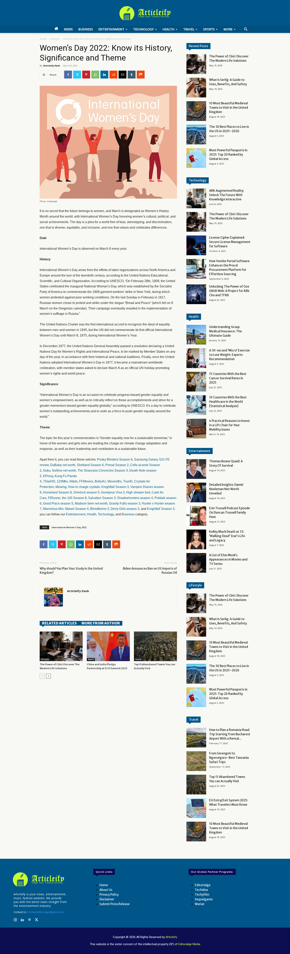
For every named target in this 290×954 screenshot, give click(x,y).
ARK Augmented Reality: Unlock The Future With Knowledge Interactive (226, 195)
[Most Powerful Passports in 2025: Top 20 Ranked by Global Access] (196, 158)
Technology (143, 29)
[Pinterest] (86, 74)
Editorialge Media (189, 944)
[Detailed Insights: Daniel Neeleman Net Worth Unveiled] (196, 492)
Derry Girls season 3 (125, 508)
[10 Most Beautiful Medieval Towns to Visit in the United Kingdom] (196, 111)
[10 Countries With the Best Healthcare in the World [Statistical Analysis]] (196, 405)
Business (85, 29)
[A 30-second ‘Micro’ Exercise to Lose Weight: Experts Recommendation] (196, 358)
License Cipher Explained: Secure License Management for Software (229, 242)
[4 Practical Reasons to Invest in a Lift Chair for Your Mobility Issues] (196, 428)
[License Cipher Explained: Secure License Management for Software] (196, 245)
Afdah (73, 481)
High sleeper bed (138, 492)
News (68, 29)
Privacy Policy (109, 894)
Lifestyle (54, 39)
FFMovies (86, 481)
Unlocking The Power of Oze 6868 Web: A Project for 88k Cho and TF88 (229, 291)
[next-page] (48, 676)
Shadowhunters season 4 (135, 498)
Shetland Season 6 (90, 465)
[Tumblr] (132, 74)
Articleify (171, 937)
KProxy (48, 476)
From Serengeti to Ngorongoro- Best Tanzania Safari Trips (229, 757)
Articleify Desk (51, 65)
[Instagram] (15, 920)
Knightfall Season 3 (115, 487)
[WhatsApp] (95, 74)
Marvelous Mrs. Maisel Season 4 (66, 508)
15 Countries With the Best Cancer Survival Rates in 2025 (227, 378)
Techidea (201, 890)
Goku (47, 470)
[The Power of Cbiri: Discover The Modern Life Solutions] (61, 646)
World (91, 659)
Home (43, 39)
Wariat (199, 904)
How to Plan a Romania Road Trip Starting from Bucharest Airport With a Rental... (229, 734)
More (228, 29)
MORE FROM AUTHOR (100, 623)
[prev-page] (42, 676)
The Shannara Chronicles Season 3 (103, 470)
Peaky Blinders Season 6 (115, 459)
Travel (188, 29)
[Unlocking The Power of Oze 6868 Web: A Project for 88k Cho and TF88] (196, 294)
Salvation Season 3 (102, 498)
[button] (245, 30)
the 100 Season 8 (74, 498)
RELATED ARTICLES (59, 623)
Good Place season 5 (58, 503)
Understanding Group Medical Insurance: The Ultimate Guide (225, 331)
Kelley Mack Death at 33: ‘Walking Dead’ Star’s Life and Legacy (227, 536)
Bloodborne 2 (99, 508)
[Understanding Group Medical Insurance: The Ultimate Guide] (196, 335)
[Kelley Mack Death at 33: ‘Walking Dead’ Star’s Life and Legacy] (196, 539)
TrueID (128, 481)
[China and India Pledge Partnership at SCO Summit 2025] (108, 646)
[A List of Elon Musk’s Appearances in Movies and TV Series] (196, 563)
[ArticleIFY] (145, 13)
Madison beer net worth (91, 503)
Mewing (60, 487)
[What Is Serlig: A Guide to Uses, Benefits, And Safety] (196, 87)
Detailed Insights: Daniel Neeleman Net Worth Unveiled (226, 489)
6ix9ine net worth (64, 470)
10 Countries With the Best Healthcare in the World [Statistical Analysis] (228, 401)
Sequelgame (204, 899)
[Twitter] (77, 74)
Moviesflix (115, 481)
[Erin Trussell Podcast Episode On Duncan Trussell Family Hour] (196, 516)
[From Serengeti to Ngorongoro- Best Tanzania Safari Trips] (196, 761)
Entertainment (111, 29)
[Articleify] (39, 879)
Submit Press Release (114, 904)
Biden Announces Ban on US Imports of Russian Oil (150, 571)
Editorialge (202, 885)
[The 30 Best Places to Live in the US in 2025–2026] (196, 134)
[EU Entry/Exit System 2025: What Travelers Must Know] (196, 808)
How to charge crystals (84, 487)
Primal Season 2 (117, 465)
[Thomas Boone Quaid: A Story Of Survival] (196, 469)
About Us (105, 890)
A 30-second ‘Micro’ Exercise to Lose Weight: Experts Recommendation (229, 355)
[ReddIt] (113, 74)
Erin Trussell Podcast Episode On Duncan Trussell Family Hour (229, 512)
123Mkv (62, 481)
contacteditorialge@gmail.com (46, 912)
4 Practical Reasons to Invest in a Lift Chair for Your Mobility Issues (229, 425)
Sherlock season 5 (86, 492)
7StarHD (49, 481)
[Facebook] (68, 74)
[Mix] (141, 74)
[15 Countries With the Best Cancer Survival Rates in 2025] (196, 382)
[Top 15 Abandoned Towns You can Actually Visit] (155, 646)
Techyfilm (202, 894)
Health (168, 29)
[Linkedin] (104, 74)
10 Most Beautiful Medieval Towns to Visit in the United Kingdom (228, 107)
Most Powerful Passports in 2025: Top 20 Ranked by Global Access (228, 154)
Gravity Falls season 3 (124, 503)
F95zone (54, 498)
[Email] (122, 74)
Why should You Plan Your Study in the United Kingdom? (71, 571)
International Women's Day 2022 (69, 527)
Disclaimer (106, 899)
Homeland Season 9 (57, 492)
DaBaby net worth (62, 465)
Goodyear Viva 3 (112, 492)
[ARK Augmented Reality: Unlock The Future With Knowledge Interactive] (196, 198)
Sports (209, 29)
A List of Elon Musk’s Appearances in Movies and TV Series (228, 559)
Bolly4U (100, 481)
